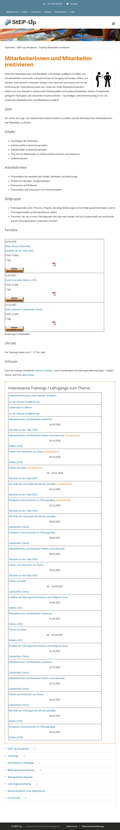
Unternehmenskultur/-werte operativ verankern (32, 395)
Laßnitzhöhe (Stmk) (19, 527)
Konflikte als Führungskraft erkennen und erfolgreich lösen (38, 597)
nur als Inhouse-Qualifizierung (24, 401)
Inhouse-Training (43, 370)
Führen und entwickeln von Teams (26, 451)
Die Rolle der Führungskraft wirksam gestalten (32, 484)
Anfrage (30, 375)
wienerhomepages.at (49, 826)
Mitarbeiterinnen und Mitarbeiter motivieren (30, 419)
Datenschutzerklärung (93, 826)
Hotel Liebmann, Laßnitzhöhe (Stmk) (23, 309)
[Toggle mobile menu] (113, 23)
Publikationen (60, 12)
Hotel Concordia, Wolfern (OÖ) (21, 280)
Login (72, 12)
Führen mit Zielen (18, 467)
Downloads (36, 12)
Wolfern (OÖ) (16, 446)
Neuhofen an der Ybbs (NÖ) (23, 429)
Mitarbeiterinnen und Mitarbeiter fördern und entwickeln (37, 435)
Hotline (25, 12)
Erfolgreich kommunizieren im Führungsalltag (32, 500)
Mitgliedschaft (12, 12)
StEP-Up (17, 826)
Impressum (72, 826)
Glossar (48, 12)
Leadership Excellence (20, 407)
